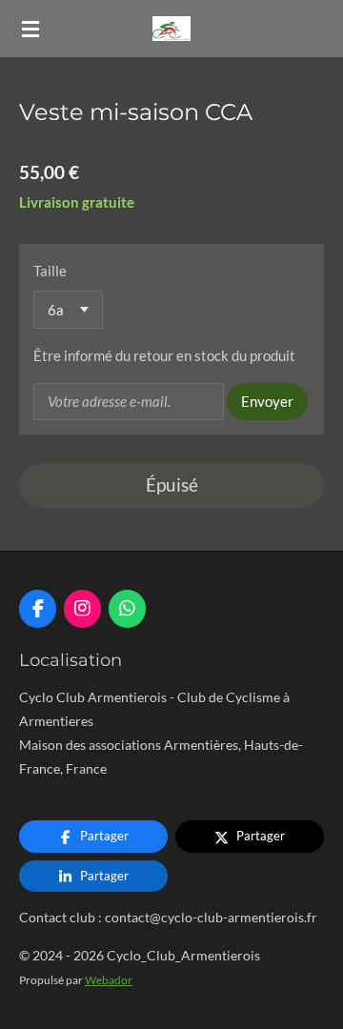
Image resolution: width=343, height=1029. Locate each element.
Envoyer (267, 401)
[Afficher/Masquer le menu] (30, 29)
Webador (108, 979)
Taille (50, 270)
